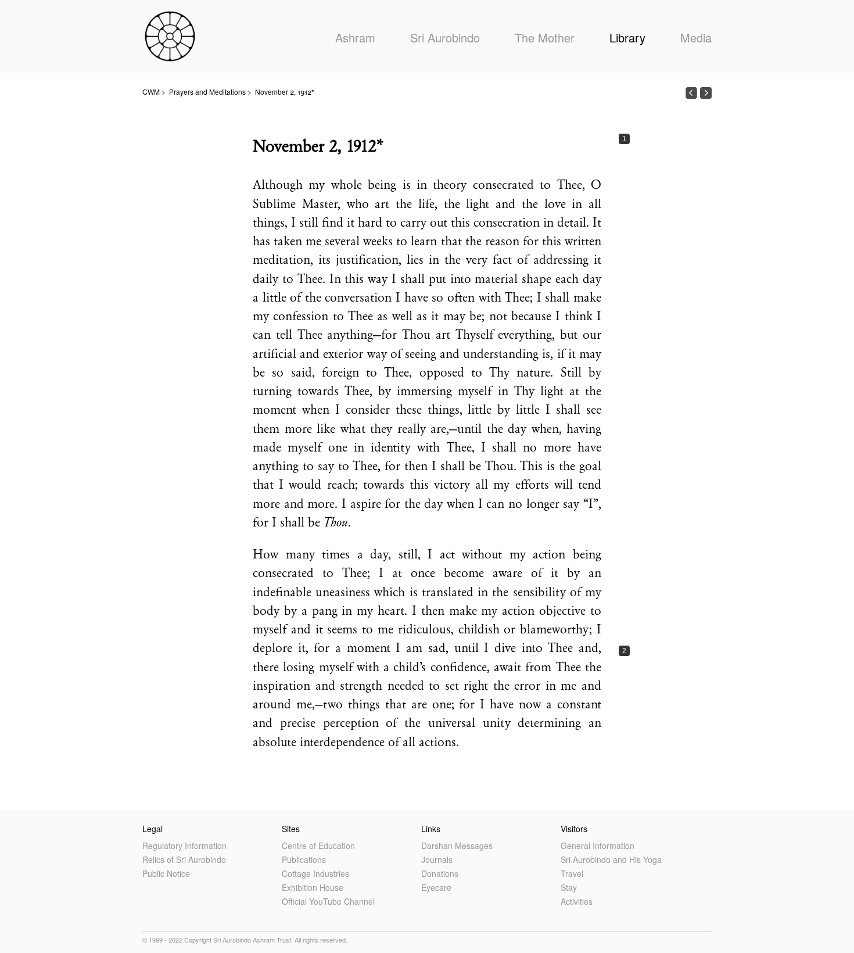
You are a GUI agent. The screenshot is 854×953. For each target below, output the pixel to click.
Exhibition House (312, 887)
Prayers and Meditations (207, 91)
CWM (151, 91)
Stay (569, 887)
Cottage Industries (315, 873)
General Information (597, 845)
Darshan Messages (457, 845)
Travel (572, 873)
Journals (437, 859)
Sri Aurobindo (445, 37)
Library (627, 37)
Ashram (355, 37)
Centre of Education (318, 845)
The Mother (545, 37)
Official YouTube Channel (328, 901)
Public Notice (166, 873)
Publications (304, 859)
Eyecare (436, 887)
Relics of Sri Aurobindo (184, 859)
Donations (439, 873)
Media (696, 37)
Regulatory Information (184, 845)
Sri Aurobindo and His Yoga (611, 859)
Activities (577, 901)
